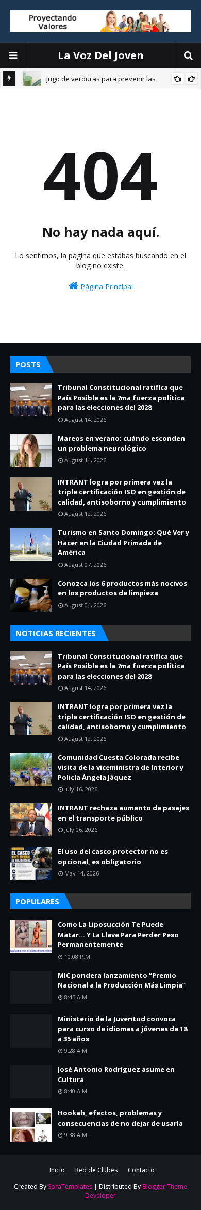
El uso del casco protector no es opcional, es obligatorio (113, 856)
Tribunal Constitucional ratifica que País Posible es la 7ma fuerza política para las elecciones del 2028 (121, 397)
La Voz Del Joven (101, 55)
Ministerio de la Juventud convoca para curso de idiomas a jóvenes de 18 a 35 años (122, 1029)
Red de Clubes (96, 1170)
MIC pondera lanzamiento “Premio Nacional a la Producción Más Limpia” (122, 980)
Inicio (57, 1170)
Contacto (141, 1170)
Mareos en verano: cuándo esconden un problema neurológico (121, 443)
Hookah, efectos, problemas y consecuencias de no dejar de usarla (120, 1118)
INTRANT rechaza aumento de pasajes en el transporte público (123, 813)
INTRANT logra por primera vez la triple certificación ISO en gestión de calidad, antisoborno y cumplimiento (122, 492)
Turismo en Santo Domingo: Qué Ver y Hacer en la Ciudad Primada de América (123, 542)
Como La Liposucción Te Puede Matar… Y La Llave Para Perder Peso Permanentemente (118, 934)
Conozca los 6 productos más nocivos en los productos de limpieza (122, 588)
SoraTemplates (70, 1186)
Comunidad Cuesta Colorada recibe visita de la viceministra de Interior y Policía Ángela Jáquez (120, 767)
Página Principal (105, 286)
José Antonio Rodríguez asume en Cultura (116, 1074)
